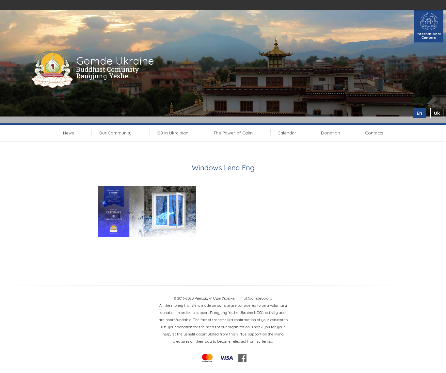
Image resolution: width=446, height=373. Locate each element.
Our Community (115, 132)
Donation (330, 132)
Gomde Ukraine (115, 60)
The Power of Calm (233, 132)
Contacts (374, 132)
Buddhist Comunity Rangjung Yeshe (107, 72)
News (68, 132)
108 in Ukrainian (172, 132)
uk (437, 113)
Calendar (287, 132)
